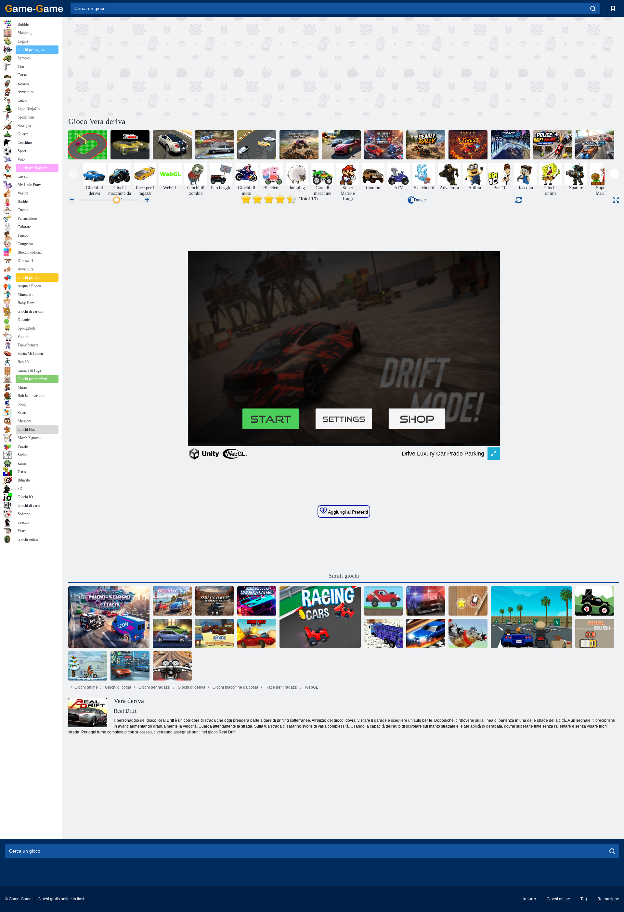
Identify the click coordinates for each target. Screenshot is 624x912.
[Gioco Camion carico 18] (383, 633)
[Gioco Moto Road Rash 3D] (172, 666)
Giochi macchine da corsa (235, 687)
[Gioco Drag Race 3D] (425, 633)
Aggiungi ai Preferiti (347, 512)
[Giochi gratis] (34, 8)
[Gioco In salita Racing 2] (383, 601)
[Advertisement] (206, 65)
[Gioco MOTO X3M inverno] (87, 666)
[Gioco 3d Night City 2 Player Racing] (130, 666)
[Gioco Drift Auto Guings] (172, 144)
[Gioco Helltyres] (468, 144)
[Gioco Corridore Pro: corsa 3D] (594, 144)
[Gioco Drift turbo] (130, 144)
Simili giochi (344, 575)
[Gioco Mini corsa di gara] (468, 601)
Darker (420, 200)
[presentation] (73, 174)
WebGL (311, 687)
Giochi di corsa (117, 687)
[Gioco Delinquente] (531, 617)
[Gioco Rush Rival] (594, 633)
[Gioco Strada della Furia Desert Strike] (256, 633)
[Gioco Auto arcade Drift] (256, 144)
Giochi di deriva (191, 687)
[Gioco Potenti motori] (172, 633)
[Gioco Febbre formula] (320, 617)
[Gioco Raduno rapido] (172, 601)
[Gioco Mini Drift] (87, 144)
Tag (583, 899)
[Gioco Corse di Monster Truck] (299, 144)
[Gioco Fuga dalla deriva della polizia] (552, 144)
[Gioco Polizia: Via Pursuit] (425, 601)
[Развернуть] (616, 200)
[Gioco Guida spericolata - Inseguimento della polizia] (383, 144)
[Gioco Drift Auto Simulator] (214, 144)
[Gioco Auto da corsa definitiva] (341, 144)
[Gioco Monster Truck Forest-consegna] (594, 601)
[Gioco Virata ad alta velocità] (109, 617)
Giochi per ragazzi (154, 687)
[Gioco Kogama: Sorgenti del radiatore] (214, 633)
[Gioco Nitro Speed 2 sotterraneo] (256, 601)
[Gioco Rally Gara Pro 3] (214, 601)
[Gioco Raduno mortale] (425, 144)
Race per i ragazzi (281, 687)
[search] (593, 8)
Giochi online (86, 687)
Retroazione (608, 899)
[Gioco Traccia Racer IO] (510, 144)
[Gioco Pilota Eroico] (468, 633)
